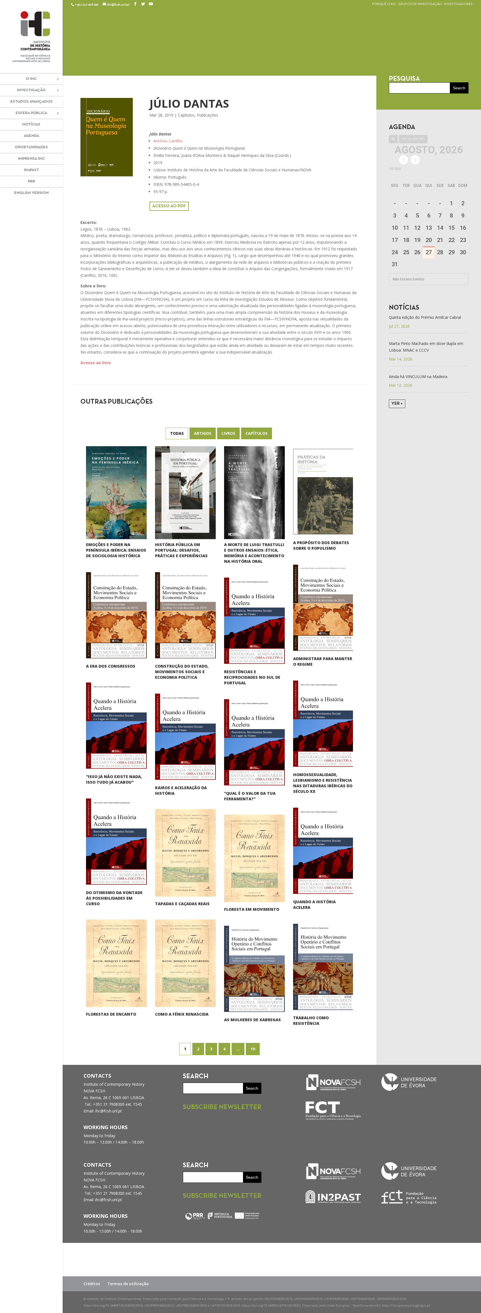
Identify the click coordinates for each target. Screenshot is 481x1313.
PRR (31, 181)
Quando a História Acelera (314, 904)
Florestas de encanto (111, 1014)
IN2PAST (31, 170)
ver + (397, 404)
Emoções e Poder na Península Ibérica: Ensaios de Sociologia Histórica (116, 550)
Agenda (31, 136)
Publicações (207, 115)
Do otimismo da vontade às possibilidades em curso (114, 898)
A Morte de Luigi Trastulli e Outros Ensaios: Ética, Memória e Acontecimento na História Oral (254, 553)
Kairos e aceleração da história (181, 790)
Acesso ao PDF (169, 206)
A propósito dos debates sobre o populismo (321, 545)
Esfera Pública (31, 113)
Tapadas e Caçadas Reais (182, 903)
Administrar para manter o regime (322, 661)
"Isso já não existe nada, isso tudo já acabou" (114, 779)
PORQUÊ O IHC (384, 4)
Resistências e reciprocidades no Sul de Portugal (252, 677)
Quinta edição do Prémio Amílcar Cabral (425, 317)
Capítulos (186, 115)
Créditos (92, 1283)
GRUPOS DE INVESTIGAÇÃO (420, 4)
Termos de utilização (128, 1283)
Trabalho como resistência (311, 1020)
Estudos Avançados (31, 101)
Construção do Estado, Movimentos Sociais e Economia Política (181, 671)
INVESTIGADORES (458, 4)
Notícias (31, 124)
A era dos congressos (110, 666)
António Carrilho (168, 141)
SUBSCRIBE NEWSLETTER (222, 1107)
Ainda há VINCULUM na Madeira (418, 376)
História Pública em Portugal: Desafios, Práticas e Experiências (181, 550)
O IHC (31, 79)
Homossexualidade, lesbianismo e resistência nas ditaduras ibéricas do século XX (322, 783)
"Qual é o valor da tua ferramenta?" (250, 796)
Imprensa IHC (31, 159)
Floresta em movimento (251, 909)
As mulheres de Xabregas (252, 1019)
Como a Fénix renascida (181, 1014)
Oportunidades (31, 147)
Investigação (31, 90)
